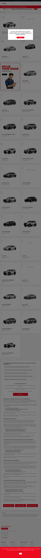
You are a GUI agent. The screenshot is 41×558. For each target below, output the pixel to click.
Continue (20, 37)
